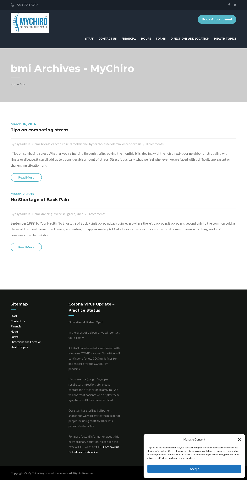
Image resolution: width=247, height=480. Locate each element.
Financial (129, 38)
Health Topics (225, 38)
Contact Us (107, 38)
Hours (146, 38)
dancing (46, 214)
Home (15, 84)
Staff (89, 38)
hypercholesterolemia (105, 144)
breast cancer (51, 144)
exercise (60, 214)
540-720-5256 (28, 5)
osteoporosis (131, 144)
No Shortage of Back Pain (40, 199)
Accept (194, 469)
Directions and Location (190, 38)
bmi (25, 84)
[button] (239, 439)
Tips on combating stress (39, 130)
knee (79, 214)
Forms (161, 38)
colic (65, 144)
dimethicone (79, 144)
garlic (71, 214)
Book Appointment (217, 19)
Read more (26, 177)
